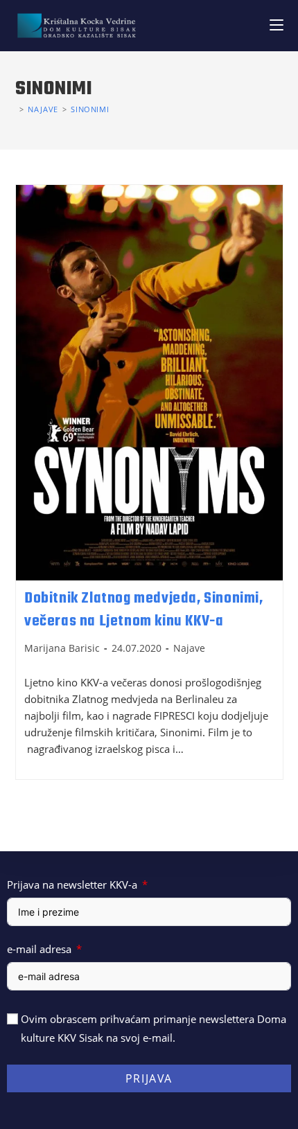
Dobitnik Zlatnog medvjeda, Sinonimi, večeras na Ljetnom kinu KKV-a (143, 610)
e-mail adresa (39, 949)
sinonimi (90, 109)
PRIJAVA (149, 1078)
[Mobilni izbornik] (276, 25)
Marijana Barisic (62, 648)
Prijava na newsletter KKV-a (72, 884)
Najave (189, 648)
